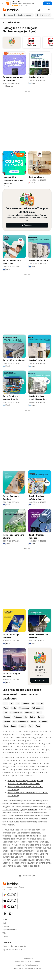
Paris (48, 806)
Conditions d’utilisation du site (27, 965)
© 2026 (27, 958)
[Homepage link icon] (20, 876)
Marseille (7, 809)
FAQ (4, 923)
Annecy (15, 809)
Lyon (22, 809)
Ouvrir (47, 3)
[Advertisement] (27, 119)
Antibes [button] (43, 15)
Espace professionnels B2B (14, 949)
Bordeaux (32, 809)
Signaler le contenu (10, 929)
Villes (5, 933)
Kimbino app (32, 835)
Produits (6, 936)
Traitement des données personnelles (27, 968)
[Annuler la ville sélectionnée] (48, 15)
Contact (6, 926)
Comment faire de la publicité (14, 946)
